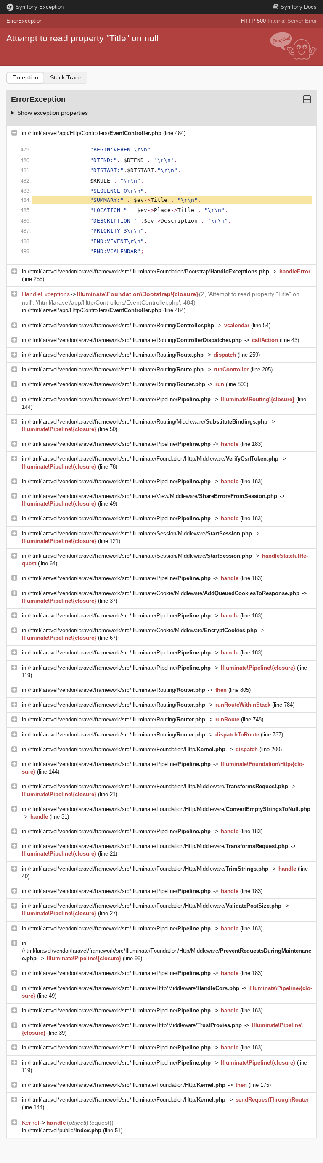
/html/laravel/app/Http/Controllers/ (95, 133)
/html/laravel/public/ (64, 1130)
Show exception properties (52, 112)
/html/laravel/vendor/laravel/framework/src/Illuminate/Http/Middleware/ (133, 988)
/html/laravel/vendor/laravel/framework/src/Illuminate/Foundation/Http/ (126, 749)
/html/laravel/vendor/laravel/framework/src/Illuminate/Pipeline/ (119, 399)
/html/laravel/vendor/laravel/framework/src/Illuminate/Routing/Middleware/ (147, 422)
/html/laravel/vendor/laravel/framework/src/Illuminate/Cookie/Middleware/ (163, 593)
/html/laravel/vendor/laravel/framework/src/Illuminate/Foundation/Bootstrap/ (148, 271)
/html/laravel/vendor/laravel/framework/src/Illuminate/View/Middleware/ (152, 496)
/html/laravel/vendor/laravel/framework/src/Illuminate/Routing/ (121, 325)
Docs (299, 7)
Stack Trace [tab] (66, 77)
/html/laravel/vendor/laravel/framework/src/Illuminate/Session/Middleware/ (140, 533)
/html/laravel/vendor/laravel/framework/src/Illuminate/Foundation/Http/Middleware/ (153, 459)
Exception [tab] (25, 77)
